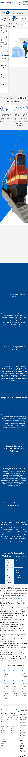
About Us (13, 713)
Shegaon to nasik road (24, 695)
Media (12, 732)
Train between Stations (3, 735)
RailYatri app (17, 622)
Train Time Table (2, 724)
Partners (13, 721)
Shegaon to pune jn (6, 674)
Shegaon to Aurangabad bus (15, 598)
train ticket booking (9, 650)
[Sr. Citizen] (4, 59)
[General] (1, 55)
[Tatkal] (1, 58)
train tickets (17, 630)
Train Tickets (19, 3)
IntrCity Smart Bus (18, 717)
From (3, 11)
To (12, 11)
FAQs (12, 719)
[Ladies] (4, 55)
